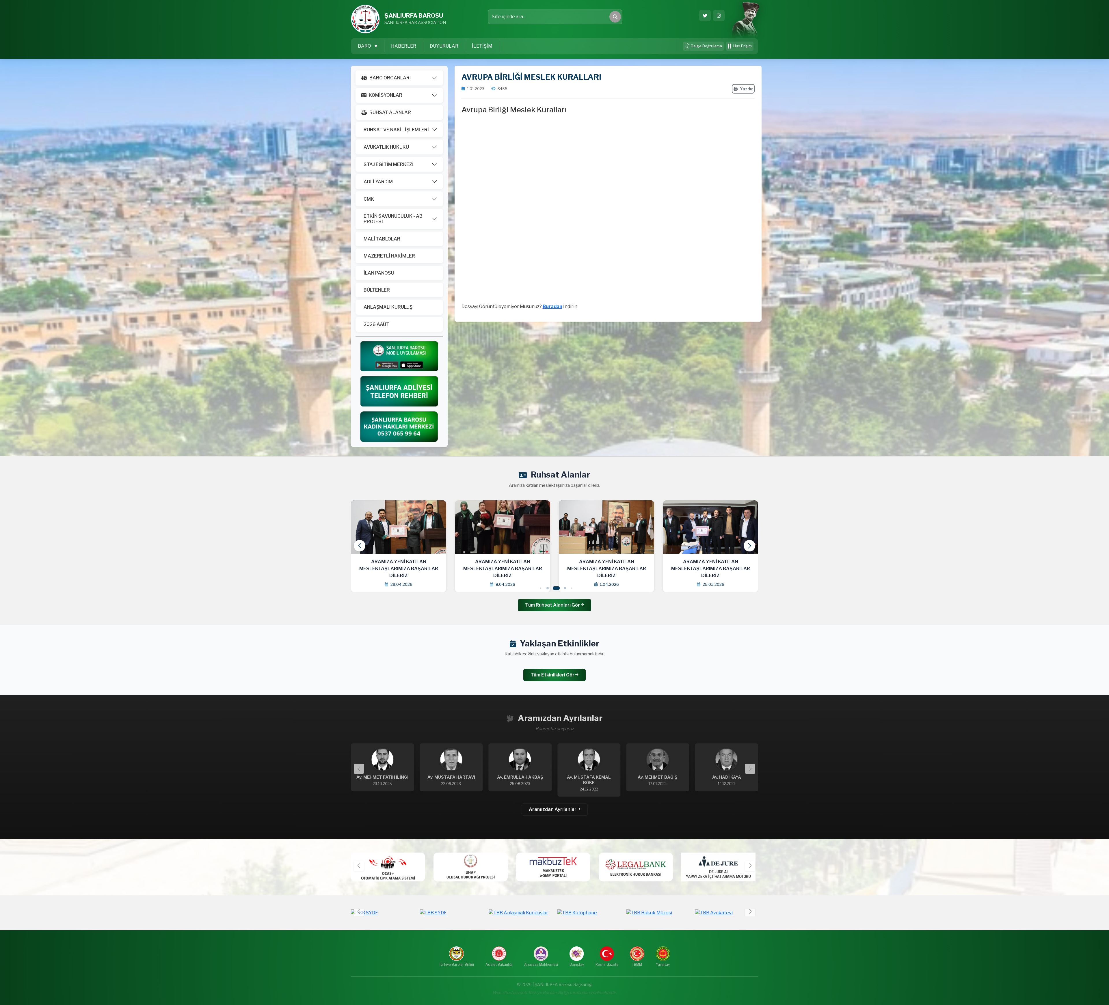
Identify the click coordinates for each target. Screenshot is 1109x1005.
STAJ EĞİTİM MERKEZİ (389, 164)
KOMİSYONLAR (385, 95)
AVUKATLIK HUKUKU (386, 147)
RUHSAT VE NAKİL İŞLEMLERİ (396, 130)
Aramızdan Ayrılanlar (553, 809)
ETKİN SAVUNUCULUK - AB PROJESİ (393, 218)
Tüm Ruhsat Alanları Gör (553, 605)
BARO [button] (365, 46)
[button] (749, 545)
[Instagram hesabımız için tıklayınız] (719, 15)
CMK (369, 199)
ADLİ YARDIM (378, 181)
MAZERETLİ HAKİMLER (389, 256)
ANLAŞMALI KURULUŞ (388, 307)
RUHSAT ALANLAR (390, 112)
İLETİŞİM (482, 46)
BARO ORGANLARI (390, 78)
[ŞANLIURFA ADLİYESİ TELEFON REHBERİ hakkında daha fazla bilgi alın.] (399, 391)
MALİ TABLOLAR (382, 239)
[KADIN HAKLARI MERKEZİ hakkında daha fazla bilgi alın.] (399, 426)
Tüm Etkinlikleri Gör (553, 675)
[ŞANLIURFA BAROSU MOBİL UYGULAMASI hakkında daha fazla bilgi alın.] (399, 356)
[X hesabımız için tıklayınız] (705, 15)
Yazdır (746, 88)
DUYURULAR (444, 46)
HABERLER (403, 46)
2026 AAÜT (376, 324)
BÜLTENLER (377, 290)
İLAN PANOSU (379, 273)
